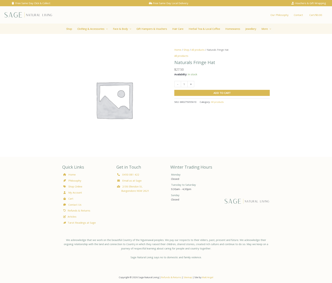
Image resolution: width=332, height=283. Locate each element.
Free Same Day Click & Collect (32, 3)
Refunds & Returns (79, 210)
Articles (72, 216)
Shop (186, 49)
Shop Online (75, 186)
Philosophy (74, 180)
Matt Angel (207, 277)
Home (177, 49)
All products (198, 49)
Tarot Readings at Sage (82, 222)
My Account (75, 192)
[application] (106, 29)
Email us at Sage (132, 180)
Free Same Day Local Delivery (170, 3)
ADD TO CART (222, 93)
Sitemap (187, 277)
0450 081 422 (130, 174)
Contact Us (74, 204)
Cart (70, 198)
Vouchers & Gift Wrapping (310, 3)
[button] (92, 29)
